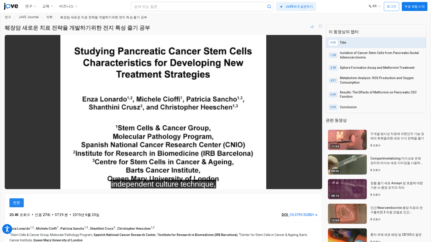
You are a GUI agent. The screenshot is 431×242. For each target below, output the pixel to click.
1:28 (333, 55)
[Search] (269, 6)
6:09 (333, 94)
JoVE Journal (29, 17)
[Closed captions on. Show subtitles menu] (304, 182)
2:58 (333, 67)
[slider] (139, 182)
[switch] (269, 183)
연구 (8, 17)
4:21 (333, 80)
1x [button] (295, 183)
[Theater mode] (314, 182)
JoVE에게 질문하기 (299, 6)
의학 (49, 17)
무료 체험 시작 (415, 6)
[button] (315, 41)
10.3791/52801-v (303, 215)
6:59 (333, 107)
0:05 (333, 42)
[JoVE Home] (11, 6)
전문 (16, 203)
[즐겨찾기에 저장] (320, 26)
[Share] (312, 26)
